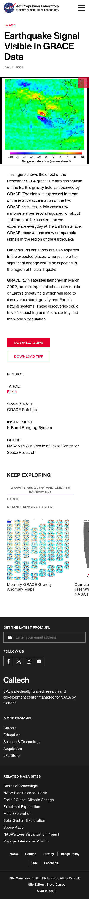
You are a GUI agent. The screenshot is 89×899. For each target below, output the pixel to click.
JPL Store (11, 755)
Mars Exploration (17, 813)
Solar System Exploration (24, 820)
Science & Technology (21, 741)
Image (10, 25)
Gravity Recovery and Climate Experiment (40, 489)
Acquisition (12, 748)
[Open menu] (81, 8)
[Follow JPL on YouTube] (39, 661)
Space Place (13, 827)
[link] (44, 120)
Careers (9, 727)
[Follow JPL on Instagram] (29, 661)
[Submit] (9, 637)
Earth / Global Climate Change (28, 799)
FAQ (34, 863)
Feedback (51, 863)
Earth (12, 391)
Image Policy (70, 854)
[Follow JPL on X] (19, 661)
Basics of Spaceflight (20, 786)
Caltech (30, 854)
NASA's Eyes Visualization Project (31, 834)
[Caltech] (16, 680)
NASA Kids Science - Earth (25, 792)
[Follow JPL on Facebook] (8, 661)
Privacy (48, 854)
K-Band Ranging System (30, 507)
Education (12, 734)
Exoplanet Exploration (21, 806)
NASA (14, 854)
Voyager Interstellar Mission (26, 841)
